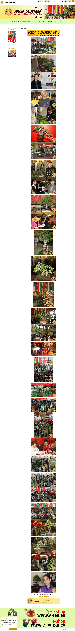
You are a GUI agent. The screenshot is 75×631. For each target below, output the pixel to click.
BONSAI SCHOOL (41, 21)
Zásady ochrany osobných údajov (20, 629)
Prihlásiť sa (41, 1)
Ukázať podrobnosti (4, 628)
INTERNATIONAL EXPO (16, 21)
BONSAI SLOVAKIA (9, 2)
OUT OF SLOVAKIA (49, 21)
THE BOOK (56, 21)
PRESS (35, 21)
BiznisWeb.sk (65, 629)
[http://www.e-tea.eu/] (44, 617)
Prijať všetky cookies (12, 628)
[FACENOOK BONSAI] (12, 615)
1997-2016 (24, 21)
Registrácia (48, 1)
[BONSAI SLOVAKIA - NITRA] (44, 626)
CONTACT (61, 21)
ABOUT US (30, 21)
